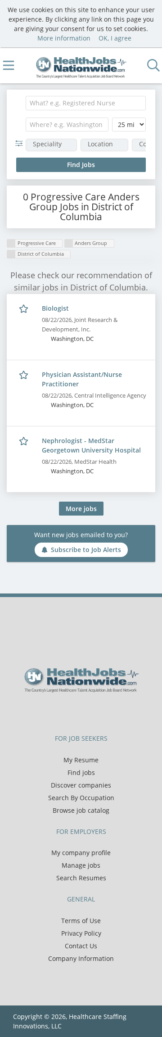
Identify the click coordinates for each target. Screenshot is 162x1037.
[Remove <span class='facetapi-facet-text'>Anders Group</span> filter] (69, 243)
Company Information (81, 958)
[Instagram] (103, 711)
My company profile (81, 852)
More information (63, 38)
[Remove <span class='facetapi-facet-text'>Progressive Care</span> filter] (11, 243)
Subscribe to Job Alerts (86, 549)
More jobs (81, 508)
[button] (21, 143)
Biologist (55, 308)
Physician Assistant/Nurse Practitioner (82, 379)
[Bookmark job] (24, 308)
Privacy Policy (81, 933)
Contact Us (81, 946)
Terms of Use (81, 920)
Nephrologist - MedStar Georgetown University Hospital (91, 445)
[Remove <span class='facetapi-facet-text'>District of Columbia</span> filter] (11, 254)
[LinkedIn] (90, 711)
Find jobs (81, 772)
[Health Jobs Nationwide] (81, 65)
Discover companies (81, 785)
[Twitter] (75, 711)
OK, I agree (115, 38)
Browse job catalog (81, 810)
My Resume (81, 760)
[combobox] (86, 103)
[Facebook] (60, 711)
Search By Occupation (81, 797)
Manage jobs (81, 865)
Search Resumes (81, 878)
